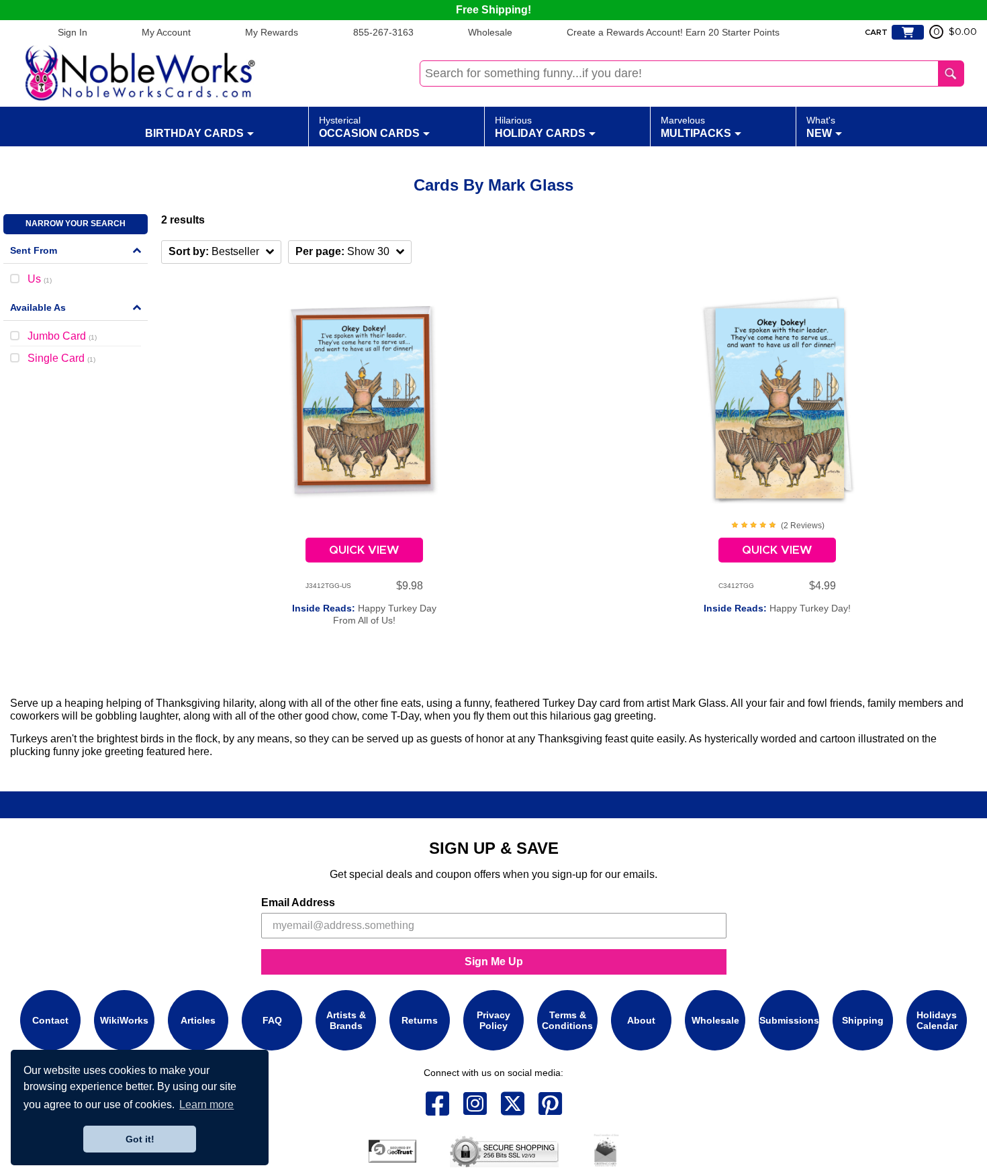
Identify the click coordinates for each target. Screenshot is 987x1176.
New (820, 127)
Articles (198, 1020)
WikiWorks (124, 1020)
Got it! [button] (140, 1139)
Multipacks (696, 127)
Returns (420, 1020)
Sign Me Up (494, 961)
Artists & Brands (346, 1020)
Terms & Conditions (567, 1020)
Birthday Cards (194, 133)
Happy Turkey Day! (777, 608)
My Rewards (271, 32)
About (641, 1020)
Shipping (863, 1020)
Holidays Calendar (936, 1020)
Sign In (72, 32)
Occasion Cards (369, 127)
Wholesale (490, 32)
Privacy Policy (493, 1020)
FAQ (272, 1020)
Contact (50, 1020)
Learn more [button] (206, 1104)
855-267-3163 (383, 32)
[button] (221, 252)
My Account (166, 32)
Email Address (298, 902)
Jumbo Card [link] (62, 336)
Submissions (789, 1020)
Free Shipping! (493, 9)
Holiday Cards (540, 127)
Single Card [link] (61, 358)
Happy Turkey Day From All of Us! (364, 614)
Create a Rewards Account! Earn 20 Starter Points (673, 32)
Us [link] (40, 279)
